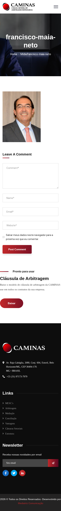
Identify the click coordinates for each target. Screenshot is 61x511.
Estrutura (9, 433)
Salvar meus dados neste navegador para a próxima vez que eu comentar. (29, 237)
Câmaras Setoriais (13, 428)
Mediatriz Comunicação (30, 503)
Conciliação (10, 418)
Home (13, 54)
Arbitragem (10, 408)
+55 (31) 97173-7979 (17, 376)
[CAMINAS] (19, 6)
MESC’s (9, 403)
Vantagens (10, 423)
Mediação (9, 413)
